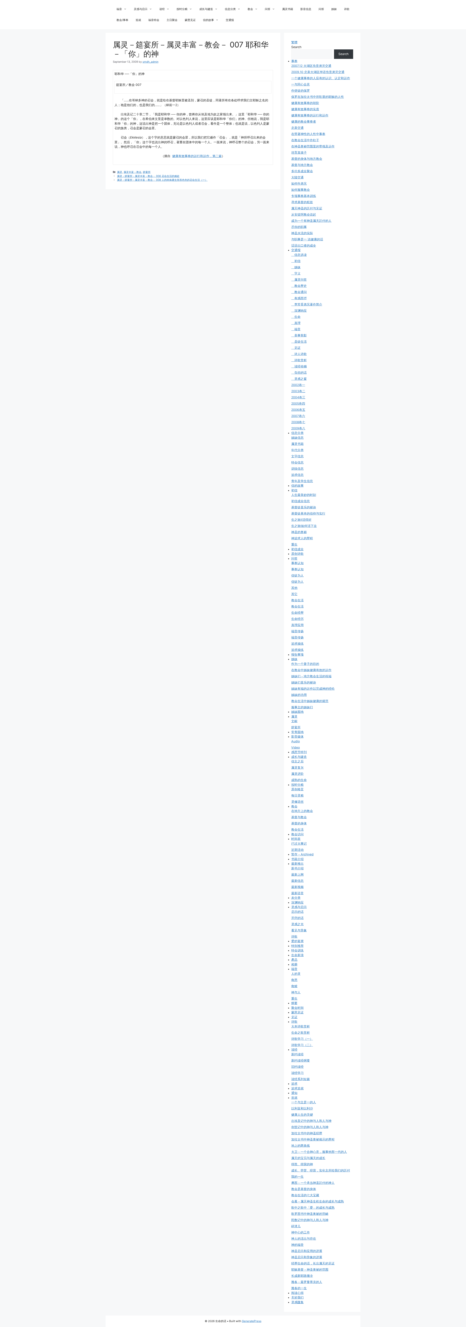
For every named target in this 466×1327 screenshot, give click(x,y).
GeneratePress (251, 1321)
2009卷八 (298, 428)
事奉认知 (297, 563)
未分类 (296, 898)
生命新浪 (297, 955)
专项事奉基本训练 (303, 196)
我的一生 (297, 1176)
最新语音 (297, 893)
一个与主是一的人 (303, 1102)
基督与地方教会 (302, 165)
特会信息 (297, 462)
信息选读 (299, 255)
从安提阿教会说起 (303, 214)
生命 (296, 317)
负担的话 (299, 372)
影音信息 (305, 9)
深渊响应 (299, 310)
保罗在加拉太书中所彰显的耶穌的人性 (317, 97)
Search (296, 47)
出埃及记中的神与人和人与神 (311, 1121)
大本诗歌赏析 (300, 1026)
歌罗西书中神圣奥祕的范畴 (309, 1214)
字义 (296, 273)
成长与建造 (206, 9)
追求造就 (297, 1088)
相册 (294, 964)
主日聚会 (172, 20)
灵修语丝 (297, 801)
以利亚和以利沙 (302, 1108)
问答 (267, 9)
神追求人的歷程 (302, 538)
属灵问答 (299, 279)
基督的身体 (299, 823)
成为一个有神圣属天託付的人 (311, 221)
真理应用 (297, 625)
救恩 (294, 980)
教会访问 (297, 834)
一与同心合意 (300, 84)
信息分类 (230, 9)
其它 (294, 594)
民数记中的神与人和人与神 (309, 1220)
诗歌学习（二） (302, 1045)
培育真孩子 (299, 152)
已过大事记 (299, 843)
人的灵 (296, 974)
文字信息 (297, 456)
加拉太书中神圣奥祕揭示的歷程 (313, 1139)
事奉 (294, 61)
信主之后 (297, 761)
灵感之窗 (299, 379)
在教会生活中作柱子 (305, 140)
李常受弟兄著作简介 (306, 304)
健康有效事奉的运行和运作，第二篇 (197, 156)
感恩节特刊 (299, 752)
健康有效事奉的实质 (305, 109)
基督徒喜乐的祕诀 (303, 507)
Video (295, 747)
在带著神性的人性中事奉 (308, 134)
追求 (294, 1083)
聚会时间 (297, 1008)
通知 (294, 1093)
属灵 (119, 172)
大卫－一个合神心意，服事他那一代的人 (319, 1152)
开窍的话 (297, 918)
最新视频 (297, 887)
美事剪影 (299, 335)
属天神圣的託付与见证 (306, 208)
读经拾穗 (299, 366)
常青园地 (297, 732)
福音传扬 (297, 631)
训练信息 (297, 468)
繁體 (294, 42)
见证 (296, 348)
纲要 (294, 1003)
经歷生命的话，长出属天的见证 (313, 1263)
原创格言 (297, 789)
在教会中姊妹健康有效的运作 (311, 670)
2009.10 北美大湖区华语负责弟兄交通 (317, 72)
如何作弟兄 (299, 183)
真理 (296, 323)
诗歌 (347, 9)
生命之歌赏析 (300, 1032)
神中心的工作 (300, 1232)
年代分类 (297, 450)
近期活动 (297, 850)
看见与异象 (299, 930)
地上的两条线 (300, 1145)
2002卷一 (298, 385)
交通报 (230, 20)
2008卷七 (298, 422)
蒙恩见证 (190, 20)
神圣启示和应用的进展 (306, 1251)
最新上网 (297, 874)
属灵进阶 (297, 774)
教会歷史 (299, 286)
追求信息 (297, 475)
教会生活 (297, 600)
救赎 (294, 986)
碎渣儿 (296, 1226)
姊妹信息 (297, 437)
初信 (296, 261)
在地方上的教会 (302, 811)
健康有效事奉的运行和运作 (309, 115)
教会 (250, 9)
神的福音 (297, 1245)
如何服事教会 (300, 190)
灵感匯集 (297, 1302)
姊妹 (334, 9)
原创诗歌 (297, 554)
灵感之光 (297, 924)
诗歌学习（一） (302, 1039)
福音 (119, 9)
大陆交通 (297, 177)
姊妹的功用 (299, 695)
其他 (294, 588)
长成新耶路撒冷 (302, 1276)
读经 (162, 9)
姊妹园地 (297, 712)
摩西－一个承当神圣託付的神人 (313, 1183)
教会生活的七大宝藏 (305, 1195)
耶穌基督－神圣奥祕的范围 (309, 1269)
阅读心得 (297, 1293)
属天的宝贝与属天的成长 (308, 1158)
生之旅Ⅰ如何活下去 (304, 526)
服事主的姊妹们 (302, 707)
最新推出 (297, 863)
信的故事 (208, 20)
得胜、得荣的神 (302, 1164)
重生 (294, 544)
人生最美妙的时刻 (303, 495)
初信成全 (297, 549)
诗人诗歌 (299, 354)
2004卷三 (298, 397)
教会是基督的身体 (303, 1189)
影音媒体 (297, 736)
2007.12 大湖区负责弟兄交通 (311, 66)
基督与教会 (299, 817)
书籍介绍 (297, 859)
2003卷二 (298, 391)
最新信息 (297, 881)
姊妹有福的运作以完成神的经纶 (313, 688)
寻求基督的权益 (302, 202)
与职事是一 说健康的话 (307, 239)
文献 (294, 721)
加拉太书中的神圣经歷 (306, 1133)
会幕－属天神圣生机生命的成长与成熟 (317, 1201)
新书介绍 (297, 868)
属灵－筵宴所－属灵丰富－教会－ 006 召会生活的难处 (148, 176)
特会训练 (297, 950)
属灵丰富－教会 (132, 172)
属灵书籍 (287, 9)
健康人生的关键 (302, 1114)
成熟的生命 (299, 780)
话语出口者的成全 (303, 245)
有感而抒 (299, 298)
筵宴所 (147, 172)
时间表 (296, 839)
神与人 (296, 992)
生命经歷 (297, 612)
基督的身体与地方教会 (306, 159)
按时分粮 (182, 9)
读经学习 (297, 1073)
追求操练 (297, 643)
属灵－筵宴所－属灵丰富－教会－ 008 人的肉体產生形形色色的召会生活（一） (162, 179)
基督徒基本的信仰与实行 (308, 513)
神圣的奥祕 (299, 532)
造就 (138, 20)
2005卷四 (298, 403)
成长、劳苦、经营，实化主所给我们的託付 (320, 1170)
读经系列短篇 (300, 1079)
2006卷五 (298, 410)
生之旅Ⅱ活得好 (301, 520)
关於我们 (297, 1297)
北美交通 (297, 128)
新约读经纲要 (300, 1060)
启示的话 (297, 912)
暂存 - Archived (302, 854)
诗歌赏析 (299, 360)
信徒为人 (297, 575)
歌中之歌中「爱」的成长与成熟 (313, 1207)
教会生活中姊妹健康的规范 (309, 701)
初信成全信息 (300, 501)
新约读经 (297, 1054)
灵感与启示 (140, 9)
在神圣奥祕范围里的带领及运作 (313, 146)
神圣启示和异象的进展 (306, 1257)
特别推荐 (297, 946)
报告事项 (297, 654)
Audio (295, 741)
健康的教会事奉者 (303, 121)
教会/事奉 (122, 20)
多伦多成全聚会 (302, 171)
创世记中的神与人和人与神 (309, 1127)
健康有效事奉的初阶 (305, 103)
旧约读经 (297, 1067)
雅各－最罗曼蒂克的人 (306, 1282)
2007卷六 (298, 416)
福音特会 (153, 20)
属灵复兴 (297, 767)
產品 (294, 960)
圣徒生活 (299, 341)
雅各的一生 (299, 1288)
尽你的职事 (299, 227)
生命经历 (297, 619)
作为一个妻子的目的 (305, 664)
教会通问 (299, 292)
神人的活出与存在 (303, 1238)
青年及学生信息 (302, 481)
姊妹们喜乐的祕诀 (303, 682)
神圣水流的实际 (302, 233)
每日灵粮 (297, 795)
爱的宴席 (297, 941)
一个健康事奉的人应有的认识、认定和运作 (320, 78)
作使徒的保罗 (300, 90)
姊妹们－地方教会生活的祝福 (311, 676)
